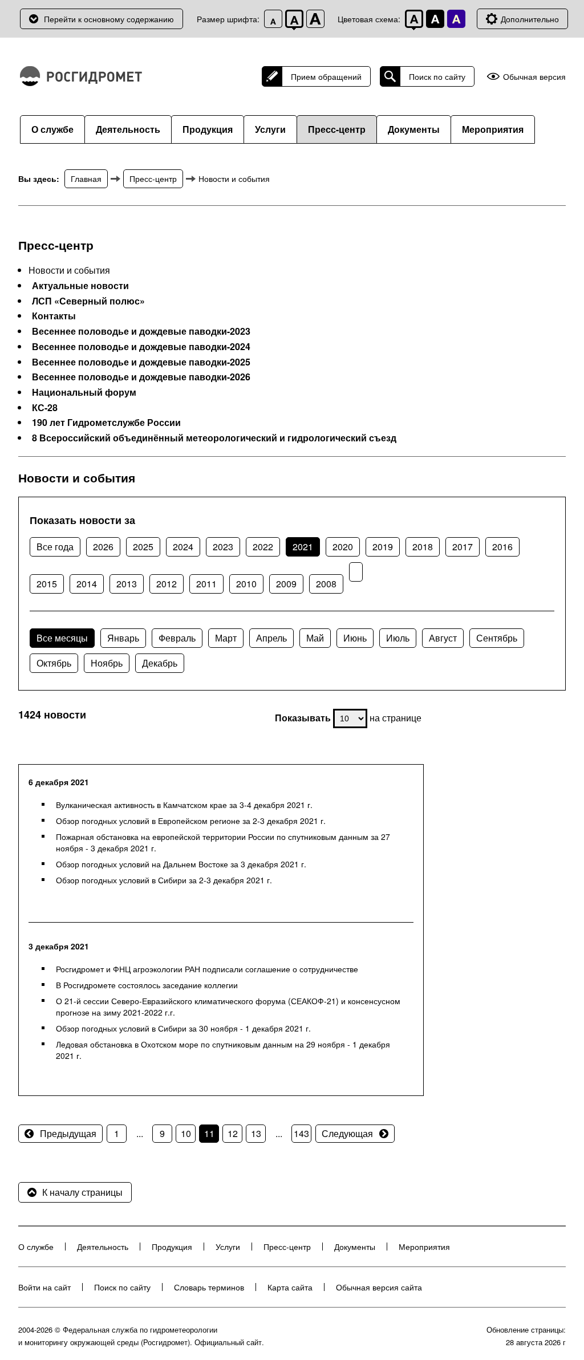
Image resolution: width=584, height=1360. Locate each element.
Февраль (177, 637)
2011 (206, 583)
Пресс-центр (337, 129)
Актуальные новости (80, 285)
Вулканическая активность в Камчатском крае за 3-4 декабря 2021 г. (184, 804)
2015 (46, 583)
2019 (382, 546)
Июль (397, 637)
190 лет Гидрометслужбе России (106, 422)
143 (301, 1133)
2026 (103, 546)
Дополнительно (530, 19)
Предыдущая (68, 1133)
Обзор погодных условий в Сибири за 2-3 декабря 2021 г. (164, 880)
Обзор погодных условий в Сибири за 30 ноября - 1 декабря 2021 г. (183, 1028)
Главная (86, 178)
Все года (55, 546)
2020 (342, 546)
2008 (326, 583)
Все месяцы (62, 637)
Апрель (271, 637)
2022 (263, 546)
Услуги (270, 129)
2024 (183, 546)
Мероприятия (493, 129)
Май (315, 637)
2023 (223, 546)
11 (209, 1133)
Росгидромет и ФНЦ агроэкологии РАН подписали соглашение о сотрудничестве (207, 969)
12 (233, 1133)
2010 (246, 583)
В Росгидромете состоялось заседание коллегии (147, 984)
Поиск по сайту (437, 76)
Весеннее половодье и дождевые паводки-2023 (141, 331)
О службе (52, 129)
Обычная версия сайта (379, 1287)
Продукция (207, 129)
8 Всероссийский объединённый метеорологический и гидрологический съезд (214, 438)
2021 (303, 546)
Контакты (54, 316)
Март (226, 637)
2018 (422, 546)
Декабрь (159, 662)
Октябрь (53, 662)
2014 (86, 583)
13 (256, 1133)
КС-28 (45, 407)
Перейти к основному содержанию (109, 19)
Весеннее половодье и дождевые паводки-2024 (141, 346)
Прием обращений (326, 76)
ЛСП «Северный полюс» (88, 301)
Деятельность (128, 129)
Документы (414, 129)
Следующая (347, 1133)
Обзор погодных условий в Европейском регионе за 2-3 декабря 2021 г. (191, 820)
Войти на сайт (44, 1287)
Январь (123, 637)
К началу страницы (82, 1192)
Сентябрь (496, 637)
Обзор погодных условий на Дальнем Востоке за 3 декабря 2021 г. (181, 864)
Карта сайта (290, 1287)
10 (186, 1133)
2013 (126, 583)
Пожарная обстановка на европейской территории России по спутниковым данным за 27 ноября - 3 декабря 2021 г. (223, 842)
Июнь (355, 637)
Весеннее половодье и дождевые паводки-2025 (141, 362)
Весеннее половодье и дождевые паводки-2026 (141, 377)
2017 (462, 546)
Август (443, 637)
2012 (166, 583)
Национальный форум (84, 392)
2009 (286, 583)
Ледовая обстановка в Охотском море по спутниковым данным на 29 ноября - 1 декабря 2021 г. (223, 1049)
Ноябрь (107, 662)
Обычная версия (534, 76)
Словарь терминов (209, 1287)
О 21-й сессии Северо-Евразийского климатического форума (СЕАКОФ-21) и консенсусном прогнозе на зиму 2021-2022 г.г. (228, 1006)
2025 (143, 546)
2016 (502, 546)
